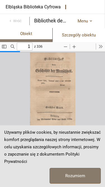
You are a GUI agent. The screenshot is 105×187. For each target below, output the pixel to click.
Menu (83, 21)
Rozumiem (75, 175)
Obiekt (26, 33)
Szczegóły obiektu (79, 35)
